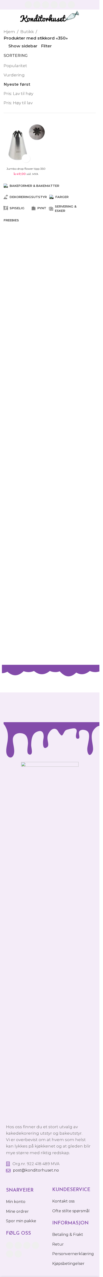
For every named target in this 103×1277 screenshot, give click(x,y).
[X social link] (36, 4)
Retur (58, 1244)
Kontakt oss (63, 1201)
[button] (26, 158)
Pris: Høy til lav (18, 102)
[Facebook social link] (28, 4)
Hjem (9, 31)
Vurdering (14, 75)
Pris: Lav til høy (18, 93)
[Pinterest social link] (62, 4)
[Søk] (5, 16)
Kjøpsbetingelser (68, 1263)
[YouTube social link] (54, 4)
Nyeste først (17, 84)
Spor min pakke (21, 1221)
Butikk (27, 31)
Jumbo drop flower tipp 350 (26, 168)
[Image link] (50, 940)
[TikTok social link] (71, 4)
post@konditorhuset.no (36, 1170)
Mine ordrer (17, 1211)
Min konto (15, 1201)
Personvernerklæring (73, 1254)
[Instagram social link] (45, 4)
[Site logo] (49, 16)
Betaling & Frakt (67, 1234)
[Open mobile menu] (94, 16)
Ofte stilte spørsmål (71, 1211)
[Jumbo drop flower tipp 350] (26, 142)
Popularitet (15, 65)
